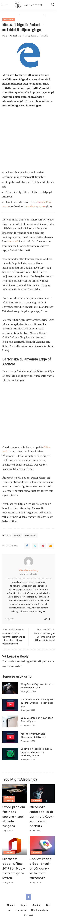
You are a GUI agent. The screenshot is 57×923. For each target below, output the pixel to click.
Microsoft (13, 241)
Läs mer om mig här (36, 611)
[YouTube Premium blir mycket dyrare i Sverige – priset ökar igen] (10, 705)
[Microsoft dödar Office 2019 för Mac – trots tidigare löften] (14, 845)
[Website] (46, 619)
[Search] (53, 5)
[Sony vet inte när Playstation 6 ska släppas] (10, 721)
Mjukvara (8, 20)
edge (17, 535)
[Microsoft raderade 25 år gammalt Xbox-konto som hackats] (42, 793)
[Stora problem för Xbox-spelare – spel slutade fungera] (14, 793)
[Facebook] (27, 546)
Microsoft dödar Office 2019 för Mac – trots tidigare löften (13, 868)
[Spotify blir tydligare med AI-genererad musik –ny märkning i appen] (10, 754)
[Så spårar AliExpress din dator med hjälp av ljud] (10, 688)
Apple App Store (35, 206)
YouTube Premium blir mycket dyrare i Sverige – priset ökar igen (37, 702)
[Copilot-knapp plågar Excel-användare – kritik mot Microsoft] (42, 845)
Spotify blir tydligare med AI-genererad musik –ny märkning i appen (37, 752)
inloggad (27, 661)
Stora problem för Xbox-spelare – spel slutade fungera (13, 816)
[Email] (51, 546)
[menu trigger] (5, 5)
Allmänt (9, 797)
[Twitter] (35, 546)
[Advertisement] (28, 140)
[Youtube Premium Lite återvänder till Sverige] (10, 737)
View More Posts (28, 574)
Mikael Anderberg (11, 36)
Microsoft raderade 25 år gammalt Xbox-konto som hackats (42, 816)
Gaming (9, 801)
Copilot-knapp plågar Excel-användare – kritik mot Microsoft (40, 868)
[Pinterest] (43, 546)
